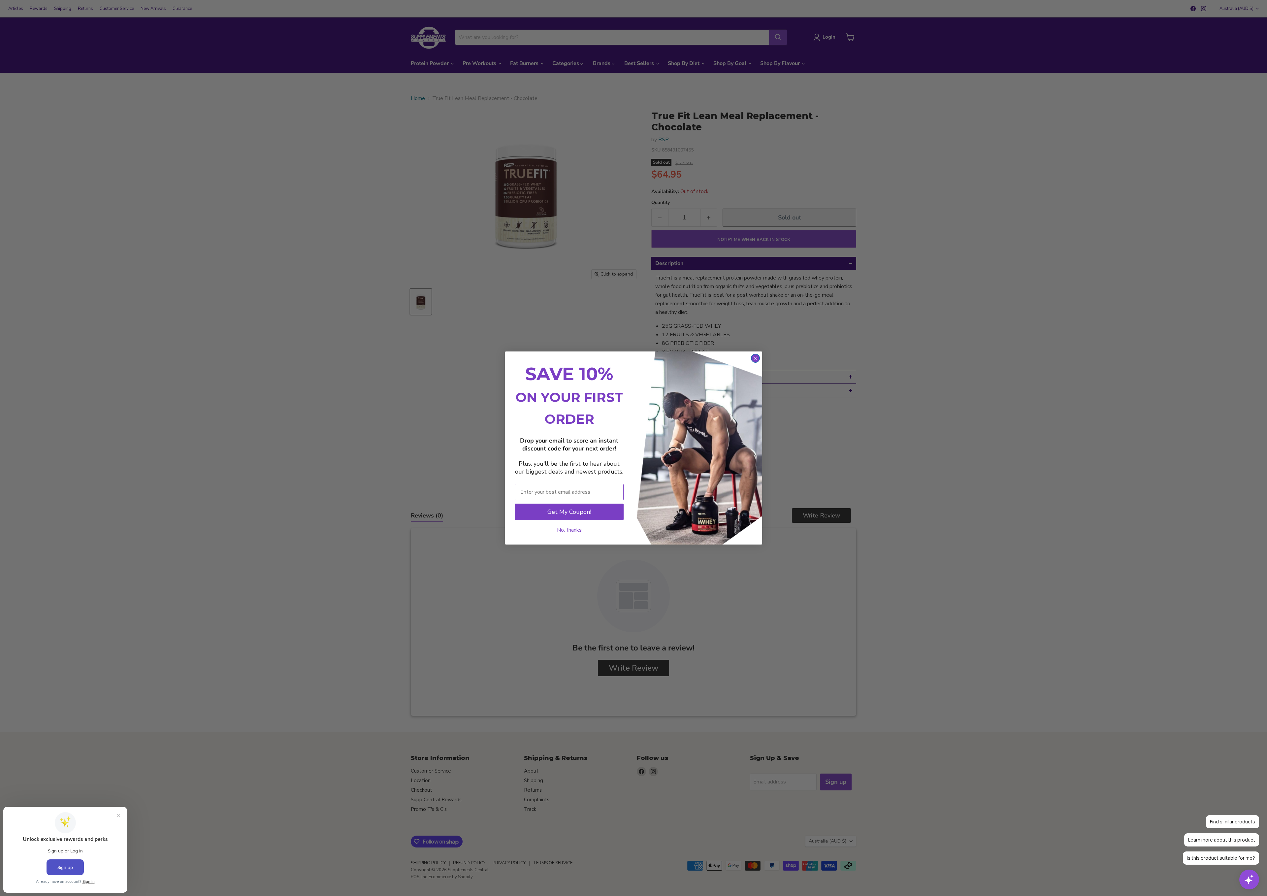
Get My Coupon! (569, 512)
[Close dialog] (755, 358)
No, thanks (569, 530)
